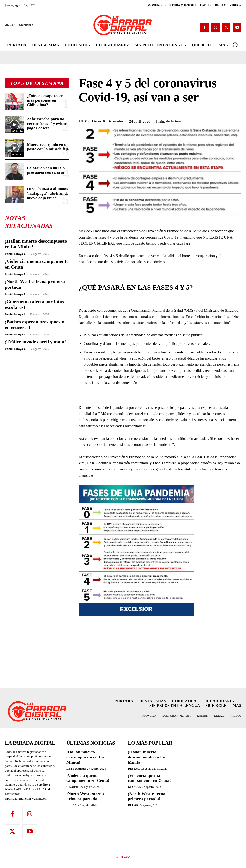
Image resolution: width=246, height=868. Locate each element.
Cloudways (123, 857)
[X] (226, 27)
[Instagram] (215, 27)
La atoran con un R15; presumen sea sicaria (47, 170)
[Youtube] (237, 27)
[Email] (236, 120)
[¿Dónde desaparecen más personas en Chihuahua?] (14, 101)
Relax (71, 805)
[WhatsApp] (214, 120)
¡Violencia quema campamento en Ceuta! (87, 778)
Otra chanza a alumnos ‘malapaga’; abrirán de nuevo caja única (47, 193)
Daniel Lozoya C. (15, 254)
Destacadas (76, 768)
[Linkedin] (225, 120)
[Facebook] (204, 27)
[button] (235, 45)
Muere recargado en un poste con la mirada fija (48, 146)
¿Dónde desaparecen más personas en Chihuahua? (45, 100)
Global (72, 787)
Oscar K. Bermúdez (107, 121)
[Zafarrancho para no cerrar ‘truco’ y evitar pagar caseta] (14, 124)
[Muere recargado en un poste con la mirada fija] (14, 148)
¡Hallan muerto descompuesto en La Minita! (85, 757)
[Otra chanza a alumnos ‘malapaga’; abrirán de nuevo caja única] (14, 194)
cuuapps (231, 861)
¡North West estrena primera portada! (85, 796)
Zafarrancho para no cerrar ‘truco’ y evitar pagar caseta (47, 123)
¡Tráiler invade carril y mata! (35, 341)
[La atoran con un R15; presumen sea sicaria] (14, 171)
